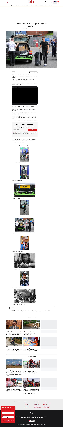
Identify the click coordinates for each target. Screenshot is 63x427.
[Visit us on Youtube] (57, 1)
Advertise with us (23, 417)
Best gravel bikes (36, 404)
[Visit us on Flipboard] (58, 1)
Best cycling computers (37, 407)
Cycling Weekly (26, 28)
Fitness (32, 5)
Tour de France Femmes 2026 (49, 7)
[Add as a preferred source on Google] (31, 421)
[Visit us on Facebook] (55, 1)
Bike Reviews (45, 404)
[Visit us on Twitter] (54, 1)
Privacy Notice (14, 132)
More (50, 5)
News (13, 5)
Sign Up (8, 417)
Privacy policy (39, 416)
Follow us (31, 72)
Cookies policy (45, 416)
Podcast (45, 5)
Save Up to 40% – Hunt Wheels (18, 7)
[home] (11, 5)
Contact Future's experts (23, 416)
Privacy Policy (11, 420)
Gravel (36, 5)
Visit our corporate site (42, 424)
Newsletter (36, 72)
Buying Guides (27, 5)
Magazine (41, 5)
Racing (17, 5)
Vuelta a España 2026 (28, 7)
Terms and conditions (32, 416)
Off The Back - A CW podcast (38, 7)
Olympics (26, 407)
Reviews (21, 5)
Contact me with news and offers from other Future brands (8, 415)
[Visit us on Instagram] (53, 1)
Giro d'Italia (26, 404)
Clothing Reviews (46, 407)
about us (17, 416)
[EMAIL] (9, 308)
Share (14, 72)
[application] (25, 95)
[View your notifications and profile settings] (10, 2)
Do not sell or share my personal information (35, 417)
